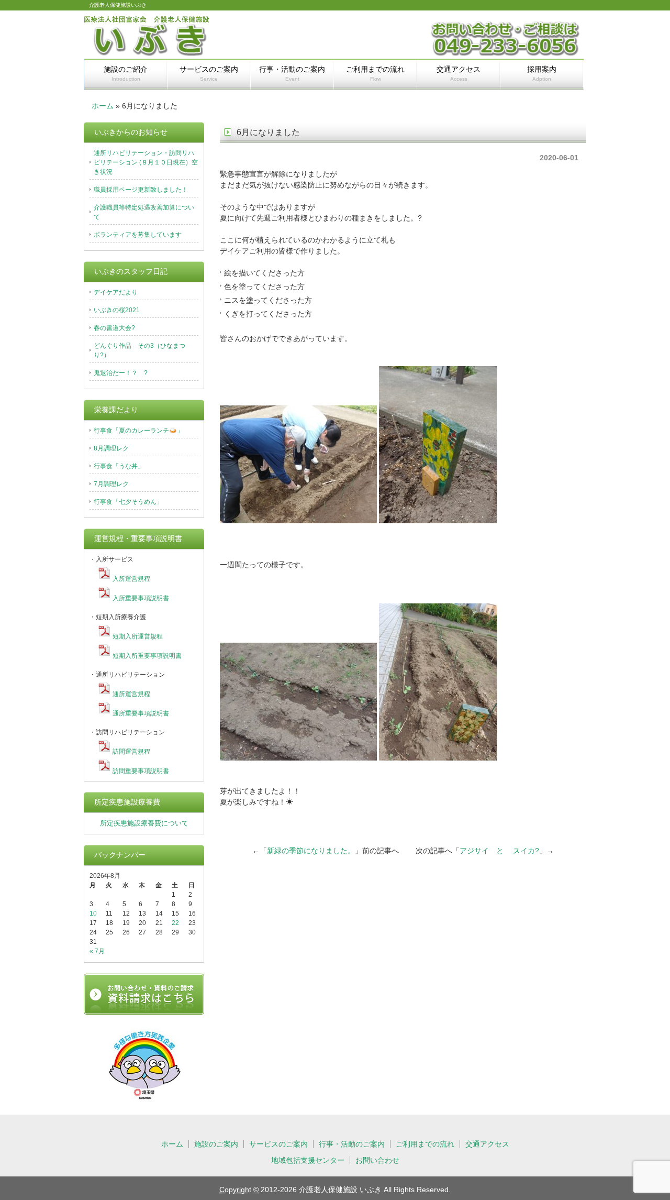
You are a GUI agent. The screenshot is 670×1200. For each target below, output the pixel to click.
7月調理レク (111, 484)
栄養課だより (116, 409)
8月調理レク (111, 448)
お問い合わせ (377, 1160)
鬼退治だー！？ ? (121, 373)
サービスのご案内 (209, 73)
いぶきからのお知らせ (131, 132)
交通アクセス (459, 73)
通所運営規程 (131, 694)
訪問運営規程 (131, 751)
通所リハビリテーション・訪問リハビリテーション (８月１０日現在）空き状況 (146, 162)
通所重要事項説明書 (141, 713)
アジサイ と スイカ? (499, 850)
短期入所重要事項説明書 (147, 655)
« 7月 (97, 951)
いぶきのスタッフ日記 (131, 271)
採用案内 (541, 73)
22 (175, 923)
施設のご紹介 (126, 73)
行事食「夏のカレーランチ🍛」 (138, 430)
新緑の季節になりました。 (311, 850)
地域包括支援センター (307, 1160)
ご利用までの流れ (375, 73)
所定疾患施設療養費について (144, 823)
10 (93, 913)
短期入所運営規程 (138, 636)
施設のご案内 (216, 1144)
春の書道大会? (114, 328)
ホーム (103, 106)
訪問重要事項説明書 (141, 771)
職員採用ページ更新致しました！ (141, 189)
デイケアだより (116, 292)
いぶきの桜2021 (117, 310)
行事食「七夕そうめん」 (128, 501)
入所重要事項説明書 (141, 598)
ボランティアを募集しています (138, 234)
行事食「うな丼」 (119, 466)
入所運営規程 (131, 578)
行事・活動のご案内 (292, 73)
